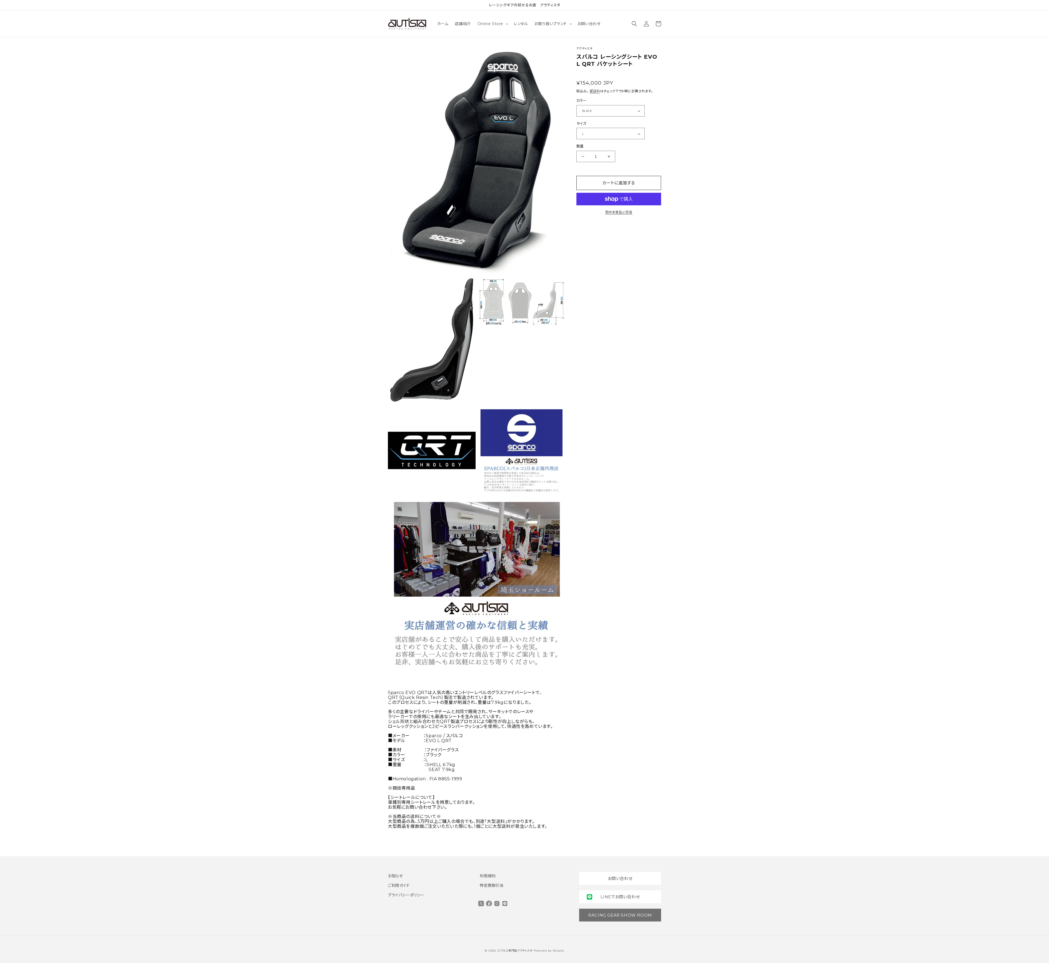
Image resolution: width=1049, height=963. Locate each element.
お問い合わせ (620, 878)
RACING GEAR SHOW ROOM (620, 915)
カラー (581, 101)
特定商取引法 (492, 885)
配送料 (595, 91)
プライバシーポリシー (406, 895)
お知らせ (395, 875)
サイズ (581, 123)
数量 (580, 146)
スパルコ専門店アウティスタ (514, 950)
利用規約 (488, 875)
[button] (492, 23)
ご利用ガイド (399, 885)
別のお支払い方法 (618, 212)
